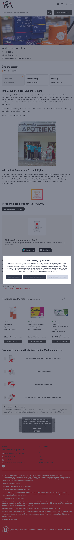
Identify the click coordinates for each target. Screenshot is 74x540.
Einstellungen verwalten (57, 277)
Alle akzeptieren (13, 277)
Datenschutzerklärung (45, 271)
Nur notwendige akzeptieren (34, 277)
